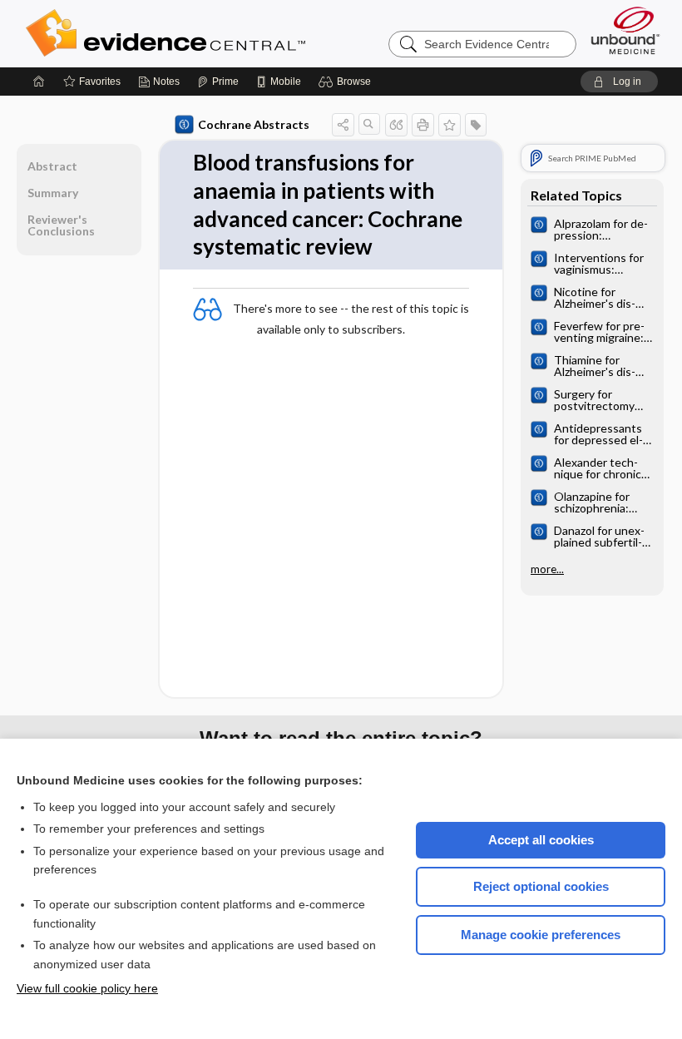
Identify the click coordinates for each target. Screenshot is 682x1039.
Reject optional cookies (541, 886)
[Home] (39, 81)
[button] (347, 81)
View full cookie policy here (87, 988)
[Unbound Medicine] (625, 30)
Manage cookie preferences (540, 935)
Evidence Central (232, 33)
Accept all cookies (541, 840)
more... (547, 569)
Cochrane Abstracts (253, 124)
